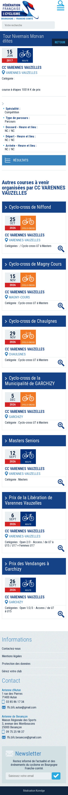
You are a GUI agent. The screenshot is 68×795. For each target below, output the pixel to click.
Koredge (40, 790)
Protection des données (16, 663)
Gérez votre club (12, 671)
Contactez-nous (11, 648)
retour (60, 42)
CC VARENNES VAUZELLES (22, 68)
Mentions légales (12, 656)
